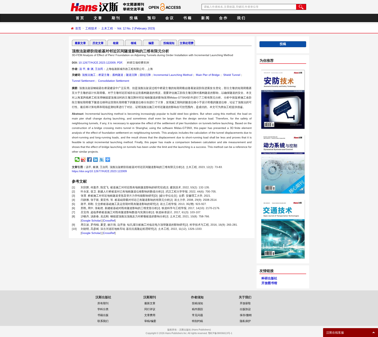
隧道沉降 (131, 74)
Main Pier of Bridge (207, 74)
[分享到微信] (77, 159)
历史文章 (98, 43)
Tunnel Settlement (83, 80)
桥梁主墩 (103, 74)
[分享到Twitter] (101, 159)
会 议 (169, 18)
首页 (78, 28)
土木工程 (107, 28)
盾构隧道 (117, 74)
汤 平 (82, 68)
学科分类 (102, 309)
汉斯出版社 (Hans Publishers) (195, 329)
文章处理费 (187, 43)
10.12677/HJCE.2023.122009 (97, 62)
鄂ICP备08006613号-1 (220, 333)
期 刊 (116, 18)
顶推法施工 (89, 74)
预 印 (151, 18)
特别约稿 (197, 321)
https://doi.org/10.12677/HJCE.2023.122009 (99, 171)
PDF (119, 62)
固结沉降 (145, 74)
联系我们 (102, 321)
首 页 (80, 18)
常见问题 (197, 315)
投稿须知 (168, 43)
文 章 (98, 18)
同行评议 (149, 309)
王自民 (99, 68)
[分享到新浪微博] (83, 159)
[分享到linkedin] (95, 159)
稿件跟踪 (197, 309)
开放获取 (245, 303)
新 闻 (205, 18)
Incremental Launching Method (173, 74)
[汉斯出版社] (94, 6)
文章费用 (149, 315)
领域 (133, 43)
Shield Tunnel (231, 74)
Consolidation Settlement (113, 80)
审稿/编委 (150, 321)
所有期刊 (102, 303)
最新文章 (80, 43)
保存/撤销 (246, 315)
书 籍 (187, 18)
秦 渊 (90, 68)
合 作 (223, 18)
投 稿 (134, 18)
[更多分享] (107, 159)
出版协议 (245, 309)
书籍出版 (102, 315)
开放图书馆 (269, 283)
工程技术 (91, 28)
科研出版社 (269, 278)
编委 (151, 43)
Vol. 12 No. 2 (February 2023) (136, 28)
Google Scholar (91, 220)
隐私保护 (245, 321)
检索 (116, 43)
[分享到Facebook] (89, 159)
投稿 (283, 44)
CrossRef (109, 220)
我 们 (241, 18)
